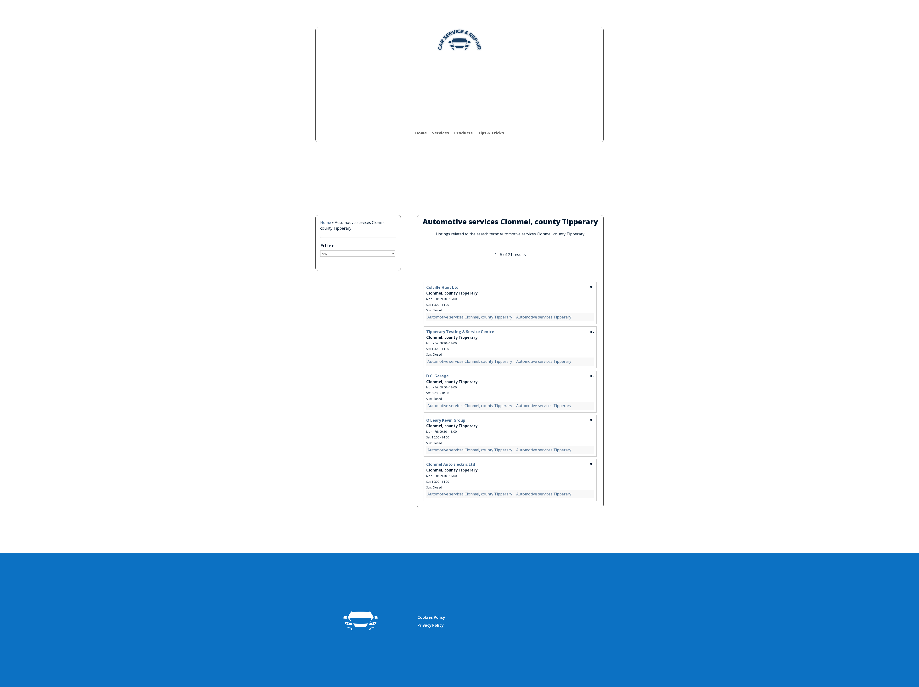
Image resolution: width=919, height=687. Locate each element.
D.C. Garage (437, 376)
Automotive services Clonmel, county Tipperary (469, 317)
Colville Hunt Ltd (442, 287)
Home (421, 133)
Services (440, 133)
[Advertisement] (459, 87)
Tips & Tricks (491, 133)
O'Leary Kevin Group (445, 420)
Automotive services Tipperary (543, 317)
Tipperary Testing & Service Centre (460, 331)
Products (463, 133)
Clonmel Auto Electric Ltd (450, 464)
